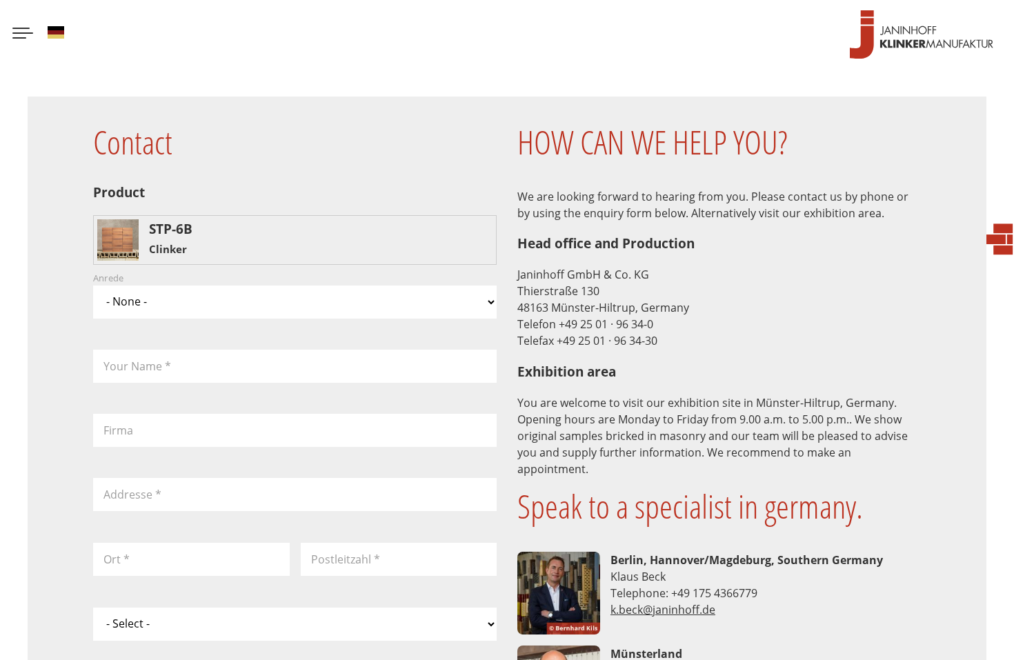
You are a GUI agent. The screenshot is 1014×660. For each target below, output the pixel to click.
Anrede (108, 278)
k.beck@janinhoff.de (662, 609)
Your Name (137, 366)
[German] (56, 34)
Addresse (132, 494)
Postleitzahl (345, 559)
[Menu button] (22, 34)
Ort (116, 559)
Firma (118, 430)
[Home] (921, 34)
